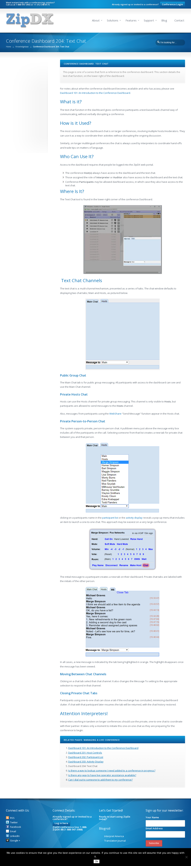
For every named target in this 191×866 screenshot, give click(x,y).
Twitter (14, 822)
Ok (96, 861)
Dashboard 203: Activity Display (86, 761)
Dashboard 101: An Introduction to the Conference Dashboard (95, 93)
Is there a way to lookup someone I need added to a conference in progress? (111, 770)
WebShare (115, 413)
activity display (134, 517)
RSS (12, 818)
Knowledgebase (22, 47)
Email (13, 831)
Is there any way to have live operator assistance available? (102, 775)
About (96, 20)
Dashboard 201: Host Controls (85, 752)
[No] (186, 857)
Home (8, 47)
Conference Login (172, 4)
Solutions (112, 20)
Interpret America (114, 836)
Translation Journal (115, 840)
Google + (15, 840)
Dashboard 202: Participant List (85, 757)
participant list (110, 517)
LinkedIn (15, 836)
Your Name (152, 817)
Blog (164, 20)
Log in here (61, 823)
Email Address (154, 828)
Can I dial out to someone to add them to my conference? (100, 779)
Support (149, 20)
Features (131, 20)
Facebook (15, 827)
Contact (179, 20)
